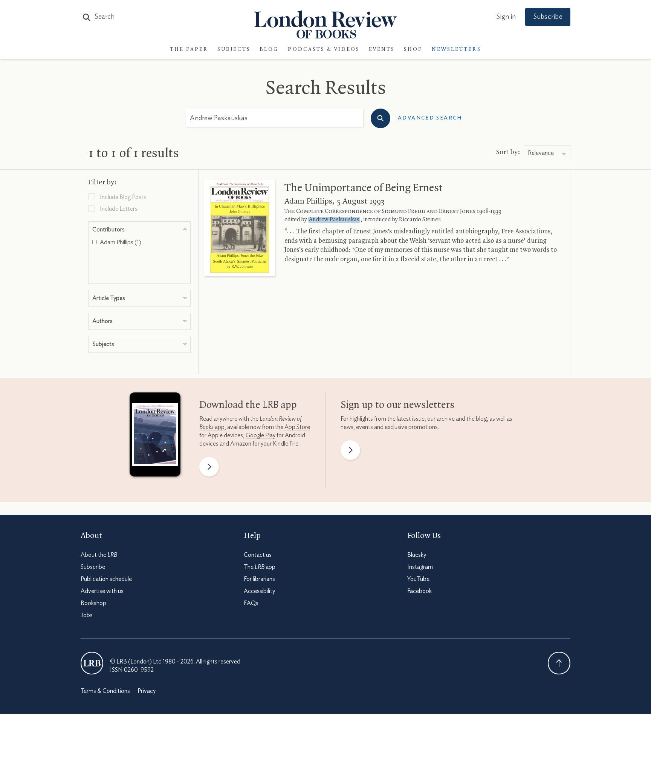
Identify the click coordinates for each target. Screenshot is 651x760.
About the (99, 555)
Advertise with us (102, 591)
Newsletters (456, 49)
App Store (297, 427)
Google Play (260, 435)
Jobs (87, 615)
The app (259, 567)
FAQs (251, 603)
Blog (269, 49)
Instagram (420, 567)
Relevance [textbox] (541, 153)
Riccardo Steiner (419, 220)
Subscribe (547, 17)
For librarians (259, 579)
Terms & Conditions (105, 691)
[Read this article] (239, 228)
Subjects (234, 49)
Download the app (248, 405)
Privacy (147, 691)
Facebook (419, 591)
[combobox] (547, 153)
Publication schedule (106, 579)
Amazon (240, 444)
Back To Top (559, 663)
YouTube (418, 579)
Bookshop (93, 603)
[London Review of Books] (92, 663)
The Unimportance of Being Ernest (363, 188)
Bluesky (416, 555)
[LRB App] (155, 436)
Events (382, 49)
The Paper (189, 49)
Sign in (506, 17)
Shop (413, 49)
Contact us (258, 555)
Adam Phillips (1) (120, 242)
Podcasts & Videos (324, 49)
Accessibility (259, 591)
